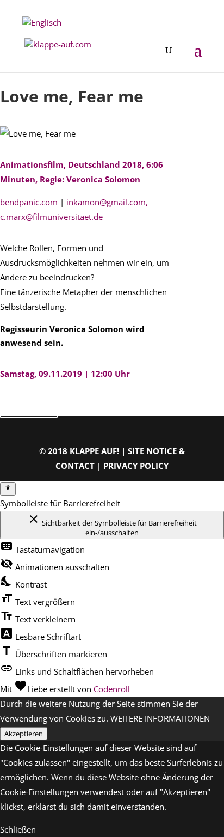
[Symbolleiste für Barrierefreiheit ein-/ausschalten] (8, 489)
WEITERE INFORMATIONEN (160, 718)
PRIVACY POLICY (136, 465)
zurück (29, 406)
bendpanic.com (29, 202)
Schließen (18, 829)
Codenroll (112, 688)
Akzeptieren (23, 733)
